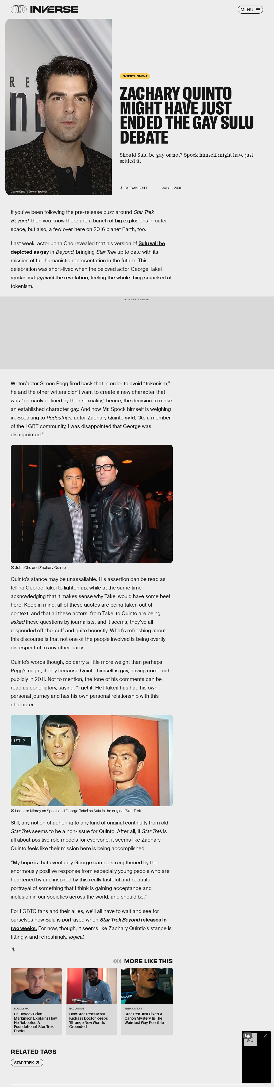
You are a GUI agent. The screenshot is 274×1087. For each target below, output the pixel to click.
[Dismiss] (265, 1035)
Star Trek (24, 1062)
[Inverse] (54, 9)
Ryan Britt (138, 188)
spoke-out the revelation (49, 277)
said (130, 417)
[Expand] (247, 1035)
